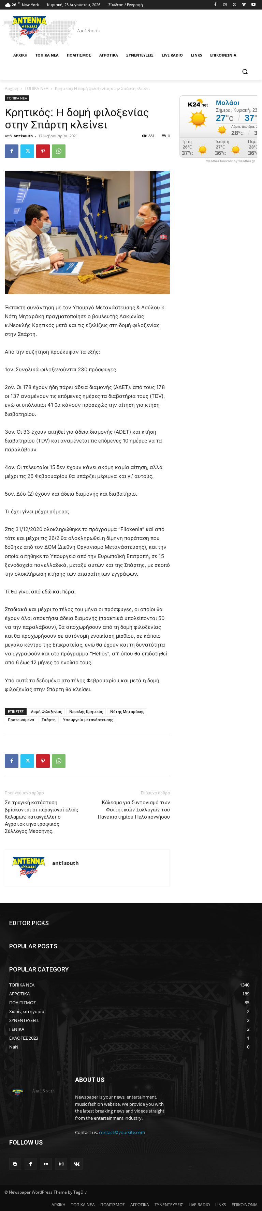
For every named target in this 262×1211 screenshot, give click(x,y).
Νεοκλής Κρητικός (86, 711)
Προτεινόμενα (21, 719)
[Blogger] (15, 1164)
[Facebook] (215, 5)
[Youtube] (253, 5)
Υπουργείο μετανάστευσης (88, 719)
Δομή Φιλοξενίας (46, 711)
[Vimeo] (244, 5)
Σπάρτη (49, 719)
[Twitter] (234, 5)
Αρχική (11, 88)
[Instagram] (225, 5)
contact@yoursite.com (122, 1132)
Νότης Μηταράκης (127, 711)
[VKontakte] (77, 1164)
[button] (245, 72)
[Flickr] (46, 1164)
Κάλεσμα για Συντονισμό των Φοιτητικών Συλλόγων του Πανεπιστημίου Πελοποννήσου (134, 809)
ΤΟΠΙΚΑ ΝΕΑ (36, 88)
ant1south (23, 135)
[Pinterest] (43, 151)
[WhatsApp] (59, 151)
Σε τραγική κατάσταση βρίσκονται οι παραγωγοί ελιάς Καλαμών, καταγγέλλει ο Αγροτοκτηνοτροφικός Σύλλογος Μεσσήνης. (41, 816)
